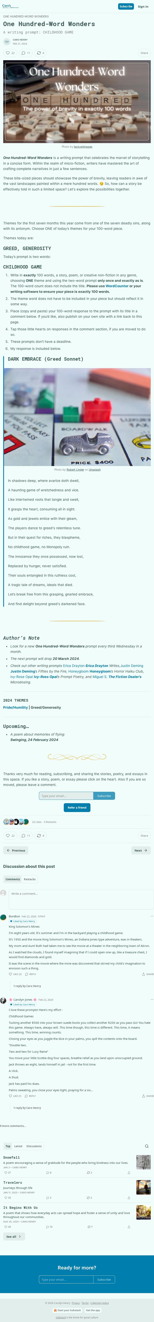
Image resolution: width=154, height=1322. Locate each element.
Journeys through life (17, 1188)
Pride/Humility (15, 707)
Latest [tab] (18, 1146)
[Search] (147, 1146)
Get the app (93, 1310)
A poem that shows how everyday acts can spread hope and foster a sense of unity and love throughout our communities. (66, 1215)
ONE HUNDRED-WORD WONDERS (26, 16)
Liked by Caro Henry (24, 921)
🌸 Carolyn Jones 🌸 (23, 999)
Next (138, 850)
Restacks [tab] (29, 879)
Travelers (12, 1182)
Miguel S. (100, 677)
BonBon (14, 916)
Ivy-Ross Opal (45, 677)
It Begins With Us (20, 1207)
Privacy (76, 1303)
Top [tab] (8, 1146)
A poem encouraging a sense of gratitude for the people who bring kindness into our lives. (65, 1163)
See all (11, 1236)
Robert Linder (75, 469)
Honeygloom (78, 671)
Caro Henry (20, 39)
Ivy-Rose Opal (21, 677)
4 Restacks (50, 822)
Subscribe (126, 6)
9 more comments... (13, 1126)
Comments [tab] (13, 879)
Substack (61, 1317)
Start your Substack (69, 1310)
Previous (18, 850)
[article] (77, 1165)
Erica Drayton (74, 666)
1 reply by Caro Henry (27, 986)
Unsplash (95, 469)
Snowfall (11, 1157)
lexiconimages (83, 146)
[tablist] (20, 879)
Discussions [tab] (34, 1146)
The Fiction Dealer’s (125, 677)
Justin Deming (131, 666)
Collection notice (99, 1303)
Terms (85, 1303)
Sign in (143, 6)
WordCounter (117, 286)
